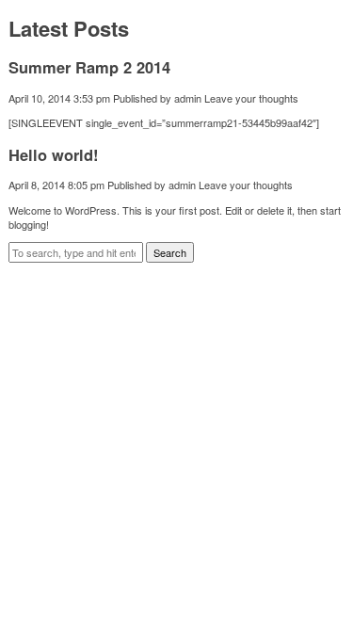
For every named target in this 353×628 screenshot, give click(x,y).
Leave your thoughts (251, 97)
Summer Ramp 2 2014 (89, 67)
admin (187, 97)
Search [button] (169, 252)
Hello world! (53, 154)
